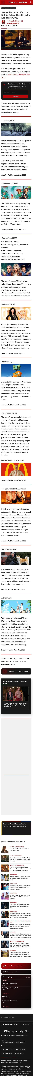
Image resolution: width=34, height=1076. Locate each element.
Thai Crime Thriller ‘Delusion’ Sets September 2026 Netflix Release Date (19, 906)
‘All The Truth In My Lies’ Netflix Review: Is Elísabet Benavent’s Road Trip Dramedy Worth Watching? (20, 868)
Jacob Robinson (14, 21)
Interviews (13, 932)
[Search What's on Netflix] (30, 2)
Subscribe (15, 96)
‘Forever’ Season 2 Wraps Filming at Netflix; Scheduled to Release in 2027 (20, 878)
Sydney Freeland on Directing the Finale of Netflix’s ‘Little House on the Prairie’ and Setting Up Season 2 (20, 954)
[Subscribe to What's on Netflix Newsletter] (26, 2)
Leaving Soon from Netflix (8, 8)
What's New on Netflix (16, 855)
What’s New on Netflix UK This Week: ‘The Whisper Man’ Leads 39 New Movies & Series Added (20, 926)
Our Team (26, 1024)
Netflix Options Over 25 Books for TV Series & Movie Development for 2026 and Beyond (20, 887)
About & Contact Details (10, 1024)
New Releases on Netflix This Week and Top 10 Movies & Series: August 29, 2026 (20, 859)
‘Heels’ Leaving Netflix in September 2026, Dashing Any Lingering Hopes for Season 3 (15, 705)
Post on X (12, 671)
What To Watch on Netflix (17, 846)
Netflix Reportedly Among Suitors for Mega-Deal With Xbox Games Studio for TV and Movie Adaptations (20, 915)
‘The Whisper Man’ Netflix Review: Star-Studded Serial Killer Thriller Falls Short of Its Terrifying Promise (20, 945)
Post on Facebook (23, 671)
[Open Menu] (3, 2)
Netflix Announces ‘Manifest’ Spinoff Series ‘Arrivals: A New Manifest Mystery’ (20, 896)
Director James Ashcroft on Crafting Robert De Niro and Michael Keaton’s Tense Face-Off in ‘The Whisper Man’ (20, 935)
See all (27, 977)
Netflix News (13, 874)
